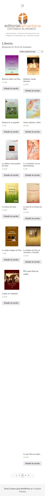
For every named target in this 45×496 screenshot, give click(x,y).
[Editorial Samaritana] (22, 29)
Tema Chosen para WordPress (17, 489)
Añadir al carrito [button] (11, 89)
